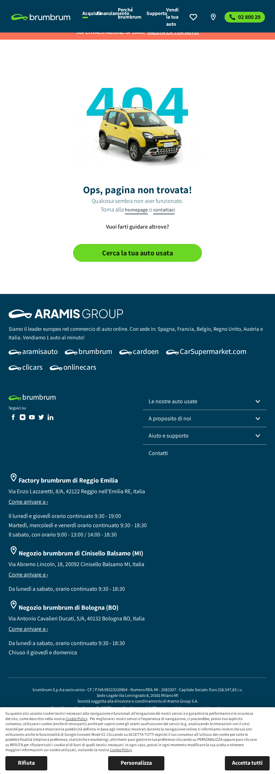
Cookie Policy (76, 718)
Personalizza (136, 762)
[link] (43, 17)
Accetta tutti (247, 762)
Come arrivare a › (28, 501)
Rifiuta (26, 762)
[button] (204, 401)
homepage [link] (136, 209)
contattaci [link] (164, 209)
